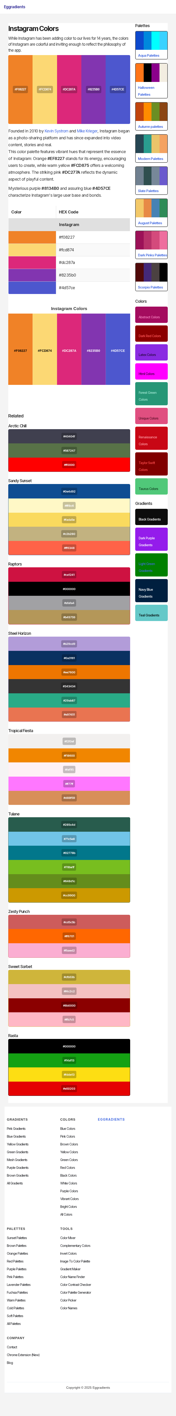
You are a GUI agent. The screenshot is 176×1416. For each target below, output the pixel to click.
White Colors (68, 1183)
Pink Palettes (15, 1277)
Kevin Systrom (56, 131)
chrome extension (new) (23, 1355)
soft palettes (15, 1316)
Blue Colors (67, 1129)
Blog (10, 1363)
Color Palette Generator (75, 1292)
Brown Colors (69, 1144)
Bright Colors (68, 1207)
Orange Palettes (17, 1253)
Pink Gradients (16, 1129)
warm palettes (16, 1300)
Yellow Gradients (17, 1144)
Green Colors (69, 1160)
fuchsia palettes (17, 1292)
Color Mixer (67, 1238)
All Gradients (15, 1183)
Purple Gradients (17, 1168)
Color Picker (68, 1300)
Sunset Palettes (17, 1238)
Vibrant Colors (69, 1199)
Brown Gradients (17, 1175)
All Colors (66, 1214)
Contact (12, 1347)
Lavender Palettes (18, 1285)
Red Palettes (15, 1261)
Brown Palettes (16, 1246)
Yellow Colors (69, 1152)
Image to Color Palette (75, 1261)
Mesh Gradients (17, 1160)
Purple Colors (69, 1191)
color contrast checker (75, 1285)
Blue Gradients (16, 1136)
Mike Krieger (87, 131)
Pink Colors (67, 1136)
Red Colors (67, 1168)
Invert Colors (68, 1253)
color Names (68, 1308)
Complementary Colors (75, 1246)
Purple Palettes (16, 1269)
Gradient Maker (70, 1269)
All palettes (14, 1324)
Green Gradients (17, 1152)
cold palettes (15, 1308)
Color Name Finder (72, 1277)
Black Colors (68, 1175)
